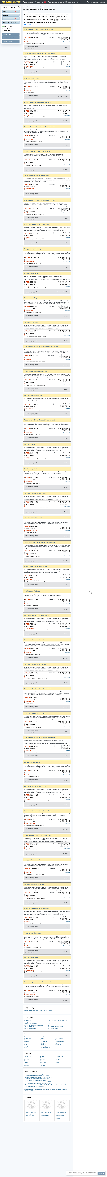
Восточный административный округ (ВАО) (36, 1086)
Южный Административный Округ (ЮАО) (35, 1080)
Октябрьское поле (29, 1046)
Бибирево (26, 1065)
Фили (25, 1047)
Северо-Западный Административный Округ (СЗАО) (38, 1077)
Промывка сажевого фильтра (55, 1026)
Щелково (31, 1090)
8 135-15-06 (31, 770)
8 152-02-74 (31, 819)
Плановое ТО (27, 1020)
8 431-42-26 (31, 624)
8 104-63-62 (31, 746)
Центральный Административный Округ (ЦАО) (37, 1078)
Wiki (30, 12)
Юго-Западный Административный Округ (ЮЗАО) (38, 1083)
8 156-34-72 (31, 135)
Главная (25, 6)
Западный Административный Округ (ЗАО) (36, 1084)
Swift (44, 1010)
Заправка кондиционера (30, 1023)
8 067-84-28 (31, 868)
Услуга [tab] (25, 12)
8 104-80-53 (31, 111)
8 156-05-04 (31, 648)
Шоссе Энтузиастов (45, 1046)
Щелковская (43, 1044)
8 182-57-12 (31, 477)
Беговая (26, 1043)
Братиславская (59, 1038)
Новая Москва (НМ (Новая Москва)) (57, 1084)
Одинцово (58, 1089)
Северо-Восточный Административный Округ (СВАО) (38, 1075)
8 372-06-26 (31, 428)
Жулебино (58, 1043)
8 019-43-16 (31, 673)
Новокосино (58, 1059)
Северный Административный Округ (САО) (35, 1074)
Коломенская (43, 1040)
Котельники (58, 1044)
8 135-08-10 (31, 453)
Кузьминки (42, 1060)
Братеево (57, 1057)
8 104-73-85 (31, 966)
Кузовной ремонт (8, 37)
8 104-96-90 (31, 38)
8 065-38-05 (31, 282)
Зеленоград (33, 1089)
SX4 (47, 1010)
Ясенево (26, 1059)
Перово (42, 1057)
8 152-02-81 (31, 380)
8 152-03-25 (31, 209)
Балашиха (27, 1089)
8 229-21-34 (31, 306)
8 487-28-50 (31, 257)
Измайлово (43, 1062)
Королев (39, 1089)
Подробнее (66, 42)
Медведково (43, 1043)
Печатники (58, 1040)
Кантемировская (59, 1041)
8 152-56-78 (31, 697)
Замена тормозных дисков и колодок (57, 1020)
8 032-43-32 (31, 331)
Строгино (42, 1065)
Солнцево (42, 1063)
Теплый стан (43, 1036)
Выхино (57, 1036)
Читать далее (27, 24)
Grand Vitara (32, 1010)
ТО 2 (49, 1023)
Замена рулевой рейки (30, 1028)
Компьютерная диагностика (55, 1022)
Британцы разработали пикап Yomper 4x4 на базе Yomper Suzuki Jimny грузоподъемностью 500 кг (47, 1114)
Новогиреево (58, 1060)
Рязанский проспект (45, 1047)
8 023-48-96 (31, 160)
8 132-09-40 (31, 233)
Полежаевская (28, 1038)
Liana (40, 1010)
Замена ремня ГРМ (29, 1026)
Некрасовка (58, 1063)
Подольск (64, 1089)
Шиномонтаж (7, 34)
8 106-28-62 (31, 990)
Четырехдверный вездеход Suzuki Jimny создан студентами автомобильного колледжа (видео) (31, 1114)
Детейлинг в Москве (53, 1028)
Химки (27, 1090)
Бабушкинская (43, 1041)
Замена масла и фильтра (34, 6)
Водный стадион (28, 1036)
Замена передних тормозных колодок (34, 1025)
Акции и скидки (8, 41)
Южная (42, 1038)
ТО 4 (49, 1025)
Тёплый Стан (27, 1056)
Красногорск (46, 1089)
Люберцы (52, 1089)
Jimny (37, 1010)
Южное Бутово (59, 1056)
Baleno (26, 1010)
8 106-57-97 (31, 722)
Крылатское (58, 1062)
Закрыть (101, 1173)
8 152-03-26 (31, 355)
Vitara (50, 1010)
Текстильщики (28, 1057)
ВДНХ (25, 1044)
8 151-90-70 (31, 526)
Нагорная (26, 1040)
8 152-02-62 (31, 184)
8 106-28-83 (31, 62)
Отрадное (27, 1063)
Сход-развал (27, 1022)
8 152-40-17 (31, 86)
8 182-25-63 (31, 502)
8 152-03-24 (31, 844)
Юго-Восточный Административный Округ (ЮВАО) (38, 1081)
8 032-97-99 (31, 893)
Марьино (26, 1041)
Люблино (26, 1062)
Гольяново (42, 1056)
